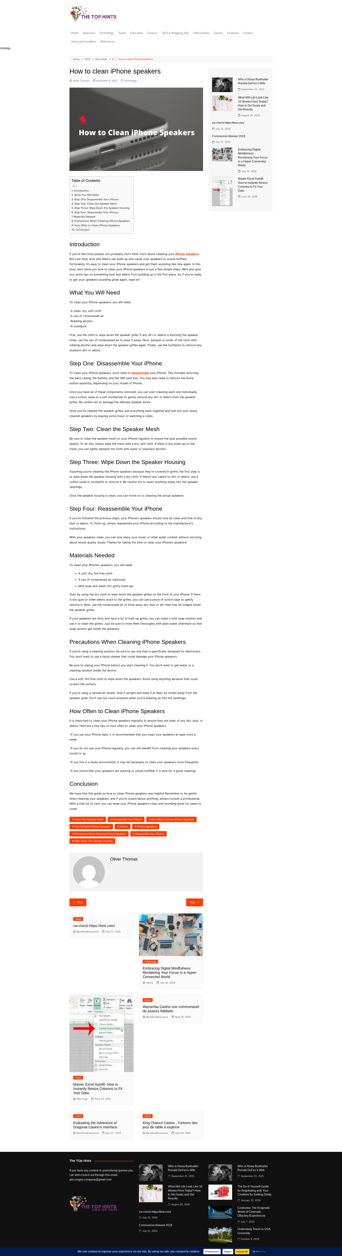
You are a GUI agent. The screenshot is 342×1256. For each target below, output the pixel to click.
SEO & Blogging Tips (175, 33)
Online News (201, 33)
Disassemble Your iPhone (127, 819)
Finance (152, 33)
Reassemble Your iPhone (149, 833)
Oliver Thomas (81, 80)
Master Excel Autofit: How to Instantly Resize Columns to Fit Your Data (97, 1088)
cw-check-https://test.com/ (94, 926)
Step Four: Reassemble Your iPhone (96, 212)
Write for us (107, 41)
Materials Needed (84, 216)
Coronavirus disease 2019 (228, 136)
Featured (233, 33)
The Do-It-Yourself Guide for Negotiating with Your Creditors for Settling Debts (254, 1190)
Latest (78, 919)
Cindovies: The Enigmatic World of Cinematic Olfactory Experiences (253, 1211)
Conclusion (83, 229)
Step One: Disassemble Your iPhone (96, 199)
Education (136, 33)
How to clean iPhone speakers (92, 826)
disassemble (140, 373)
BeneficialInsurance (88, 931)
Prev (80, 902)
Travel (122, 33)
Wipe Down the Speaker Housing (93, 841)
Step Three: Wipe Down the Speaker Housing (102, 207)
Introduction (81, 190)
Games (218, 33)
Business (89, 33)
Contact (248, 33)
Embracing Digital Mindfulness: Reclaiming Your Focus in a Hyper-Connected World (170, 972)
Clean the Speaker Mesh (88, 819)
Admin (149, 982)
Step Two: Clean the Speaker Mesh (95, 203)
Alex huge (82, 1098)
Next (192, 902)
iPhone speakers (187, 254)
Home (75, 33)
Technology (106, 33)
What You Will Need (86, 194)
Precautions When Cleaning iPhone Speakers (102, 220)
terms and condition (83, 41)
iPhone (124, 826)
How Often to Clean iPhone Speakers (97, 225)
